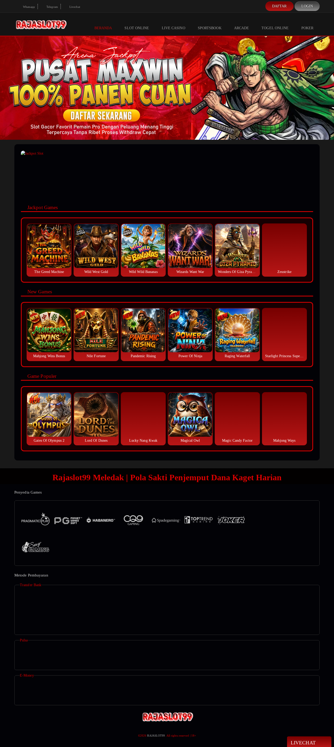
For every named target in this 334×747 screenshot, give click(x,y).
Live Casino (173, 28)
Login (307, 6)
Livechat (74, 6)
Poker (307, 28)
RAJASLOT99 (156, 735)
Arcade (241, 28)
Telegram (52, 6)
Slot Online (136, 28)
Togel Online (275, 28)
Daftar (279, 6)
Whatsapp (28, 6)
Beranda (103, 28)
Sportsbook (210, 28)
